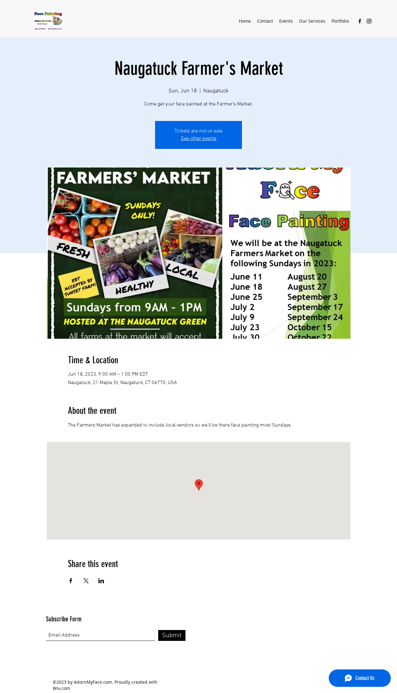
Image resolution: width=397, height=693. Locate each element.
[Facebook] (360, 21)
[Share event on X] (86, 580)
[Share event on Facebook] (71, 580)
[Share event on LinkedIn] (101, 580)
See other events (198, 139)
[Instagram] (369, 21)
